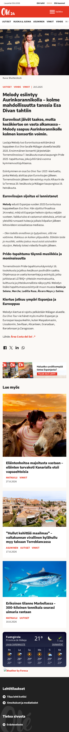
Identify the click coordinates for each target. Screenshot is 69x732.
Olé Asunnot (59, 3)
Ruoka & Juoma (22, 21)
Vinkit (50, 21)
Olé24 (49, 3)
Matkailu (11, 477)
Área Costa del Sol (21, 337)
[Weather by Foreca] (16, 671)
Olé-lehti (41, 3)
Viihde (59, 21)
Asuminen (38, 21)
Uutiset (6, 21)
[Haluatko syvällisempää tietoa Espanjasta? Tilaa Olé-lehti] (34, 370)
